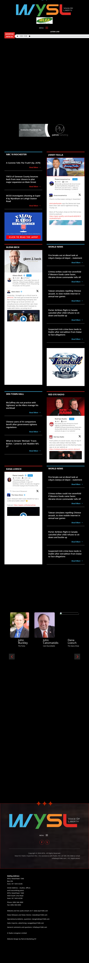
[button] (12, 656)
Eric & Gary (54, 641)
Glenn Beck (15, 292)
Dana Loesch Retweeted (19, 491)
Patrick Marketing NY (28, 939)
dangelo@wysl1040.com (40, 919)
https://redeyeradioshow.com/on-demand (64, 449)
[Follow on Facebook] (42, 842)
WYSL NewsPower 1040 (15, 893)
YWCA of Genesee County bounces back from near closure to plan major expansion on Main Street (22, 179)
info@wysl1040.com (40, 927)
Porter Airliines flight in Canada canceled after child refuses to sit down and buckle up (63, 313)
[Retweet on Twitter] (11, 491)
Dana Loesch (30, 641)
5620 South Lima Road (15, 896)
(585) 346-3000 (18, 902)
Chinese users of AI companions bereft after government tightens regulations (21, 424)
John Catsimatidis (9, 641)
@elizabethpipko (55, 203)
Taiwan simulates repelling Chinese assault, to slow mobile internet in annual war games (64, 294)
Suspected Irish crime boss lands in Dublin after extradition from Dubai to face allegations (65, 332)
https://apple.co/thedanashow (25, 505)
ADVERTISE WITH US (9, 35)
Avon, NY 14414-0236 (14, 898)
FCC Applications (74, 858)
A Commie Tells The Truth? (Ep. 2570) (23, 163)
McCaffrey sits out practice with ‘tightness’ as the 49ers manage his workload (22, 405)
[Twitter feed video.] (23, 319)
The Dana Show (17, 495)
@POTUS (10, 297)
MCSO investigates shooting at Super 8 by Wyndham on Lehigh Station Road (23, 198)
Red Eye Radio (59, 437)
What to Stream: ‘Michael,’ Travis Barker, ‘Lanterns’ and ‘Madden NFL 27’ (22, 444)
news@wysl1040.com (39, 915)
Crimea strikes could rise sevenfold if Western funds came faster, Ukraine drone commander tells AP (64, 274)
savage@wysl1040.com (35, 923)
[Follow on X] (47, 842)
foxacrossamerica (60, 195)
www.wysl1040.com (41, 911)
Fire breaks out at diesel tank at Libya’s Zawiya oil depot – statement (65, 256)
